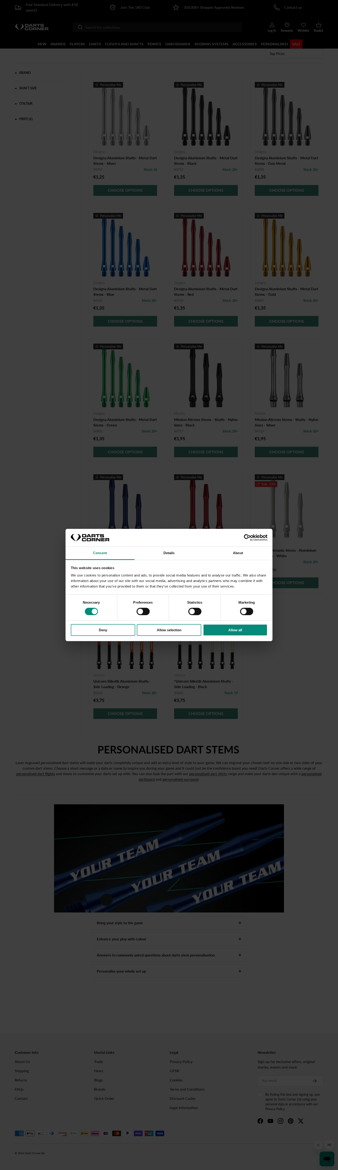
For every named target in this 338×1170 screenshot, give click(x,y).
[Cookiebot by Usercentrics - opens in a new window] (247, 537)
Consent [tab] (100, 553)
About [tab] (238, 553)
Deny (103, 630)
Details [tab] (169, 553)
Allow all (235, 630)
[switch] (143, 611)
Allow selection (169, 630)
